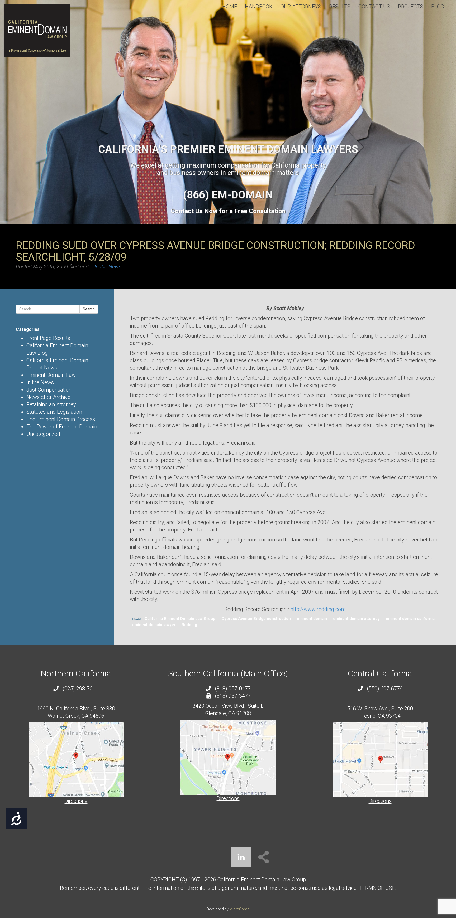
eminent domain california (410, 618)
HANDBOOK (259, 6)
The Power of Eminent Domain (61, 426)
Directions (75, 801)
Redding (189, 624)
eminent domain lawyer (153, 624)
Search (89, 309)
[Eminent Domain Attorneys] (37, 30)
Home (229, 6)
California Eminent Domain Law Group (180, 618)
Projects (410, 6)
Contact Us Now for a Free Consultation (228, 211)
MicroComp (239, 909)
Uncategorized (43, 434)
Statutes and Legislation (54, 412)
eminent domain (312, 618)
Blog (437, 6)
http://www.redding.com (318, 609)
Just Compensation (49, 390)
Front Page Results (48, 338)
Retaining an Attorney (51, 404)
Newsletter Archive (48, 397)
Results (339, 6)
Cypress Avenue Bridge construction (256, 618)
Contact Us (374, 6)
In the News (107, 266)
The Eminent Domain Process (60, 419)
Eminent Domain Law (51, 375)
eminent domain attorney (356, 618)
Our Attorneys (301, 6)
